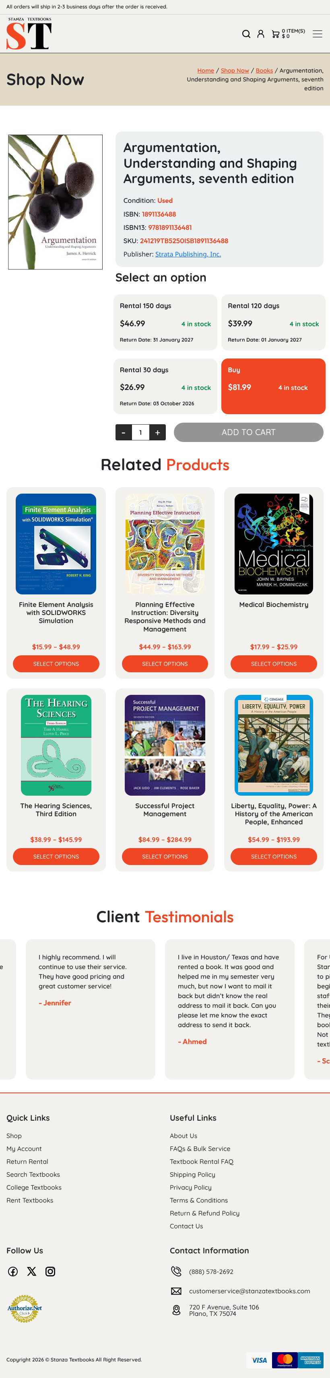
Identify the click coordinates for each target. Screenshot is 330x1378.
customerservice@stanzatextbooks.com (249, 1291)
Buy (234, 370)
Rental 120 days (253, 306)
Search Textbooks (33, 1174)
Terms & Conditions (199, 1200)
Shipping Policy (192, 1174)
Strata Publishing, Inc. (188, 254)
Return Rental (27, 1161)
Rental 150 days (145, 306)
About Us (183, 1136)
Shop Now (235, 70)
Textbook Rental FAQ (201, 1161)
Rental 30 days (144, 370)
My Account (24, 1149)
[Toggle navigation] (317, 34)
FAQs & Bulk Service (200, 1149)
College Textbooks (34, 1187)
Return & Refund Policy (204, 1213)
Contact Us (186, 1226)
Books (264, 70)
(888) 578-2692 (211, 1271)
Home (206, 70)
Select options (56, 663)
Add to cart (249, 432)
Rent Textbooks (29, 1200)
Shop (14, 1136)
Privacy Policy (191, 1187)
